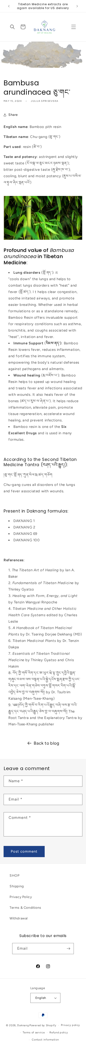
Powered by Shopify (42, 1025)
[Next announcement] (77, 6)
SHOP (14, 876)
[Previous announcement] (9, 6)
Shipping (17, 886)
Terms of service (34, 1032)
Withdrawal (19, 918)
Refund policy (58, 1032)
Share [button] (13, 115)
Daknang (23, 1025)
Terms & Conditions (25, 908)
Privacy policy (70, 1025)
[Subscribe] (68, 948)
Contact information (45, 1039)
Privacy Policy (21, 897)
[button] (73, 27)
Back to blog (46, 743)
